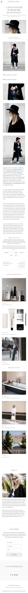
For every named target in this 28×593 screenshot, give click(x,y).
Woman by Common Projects (14, 243)
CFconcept (5, 177)
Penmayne (4, 242)
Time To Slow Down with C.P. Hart (10, 398)
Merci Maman (21, 240)
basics (10, 239)
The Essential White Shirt (8, 427)
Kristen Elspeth (16, 183)
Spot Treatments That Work (9, 334)
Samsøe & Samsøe (17, 169)
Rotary (20, 177)
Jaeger (4, 167)
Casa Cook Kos (6, 457)
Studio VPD (23, 591)
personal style (10, 242)
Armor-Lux (21, 167)
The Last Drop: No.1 (7, 304)
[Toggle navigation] (1, 2)
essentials (20, 239)
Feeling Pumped (6, 364)
